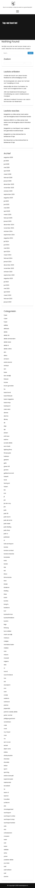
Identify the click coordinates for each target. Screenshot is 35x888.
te (4, 789)
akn (5, 352)
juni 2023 (6, 285)
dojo (5, 426)
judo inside (7, 523)
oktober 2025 (8, 191)
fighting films (8, 450)
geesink (6, 460)
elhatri (6, 433)
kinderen (6, 587)
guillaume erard (9, 473)
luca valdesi (7, 631)
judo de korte (8, 520)
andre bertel (8, 362)
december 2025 (9, 184)
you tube (6, 863)
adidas (6, 325)
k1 (4, 540)
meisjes (6, 641)
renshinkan (7, 722)
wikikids (6, 850)
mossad (6, 658)
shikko (6, 752)
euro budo (7, 446)
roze (5, 735)
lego (5, 624)
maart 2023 (7, 295)
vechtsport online (9, 816)
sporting (6, 772)
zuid (5, 866)
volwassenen (8, 833)
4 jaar (5, 318)
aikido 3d (6, 335)
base (5, 372)
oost (5, 692)
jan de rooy (7, 503)
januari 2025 (7, 221)
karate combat (9, 550)
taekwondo (7, 782)
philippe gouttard (9, 718)
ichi (5, 493)
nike (5, 665)
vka (5, 829)
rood (5, 729)
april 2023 (7, 292)
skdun (5, 766)
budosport (7, 406)
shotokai (6, 759)
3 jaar (5, 315)
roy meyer (7, 732)
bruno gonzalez (9, 386)
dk (4, 423)
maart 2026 (7, 174)
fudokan (6, 456)
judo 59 (6, 513)
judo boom (7, 517)
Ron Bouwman (8, 140)
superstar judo (8, 779)
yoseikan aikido (8, 860)
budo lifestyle (8, 396)
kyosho (6, 621)
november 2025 (9, 188)
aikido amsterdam (9, 339)
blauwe (6, 379)
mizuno (6, 655)
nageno (6, 661)
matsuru (6, 638)
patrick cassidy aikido (10, 712)
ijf (4, 497)
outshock (7, 702)
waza (5, 846)
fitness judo (7, 453)
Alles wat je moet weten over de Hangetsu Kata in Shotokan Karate (17, 122)
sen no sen (7, 742)
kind (5, 581)
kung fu (6, 604)
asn (5, 369)
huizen (6, 486)
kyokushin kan (8, 614)
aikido (5, 332)
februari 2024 (8, 258)
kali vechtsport (8, 544)
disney (6, 419)
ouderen (6, 698)
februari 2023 (8, 298)
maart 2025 (7, 214)
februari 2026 (8, 177)
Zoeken (7, 59)
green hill (7, 466)
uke (5, 806)
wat (5, 843)
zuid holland (7, 870)
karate (6, 547)
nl (4, 668)
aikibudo (6, 329)
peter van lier (8, 715)
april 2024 (7, 251)
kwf (5, 611)
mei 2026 (7, 167)
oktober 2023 (8, 272)
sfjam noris (7, 749)
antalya (6, 365)
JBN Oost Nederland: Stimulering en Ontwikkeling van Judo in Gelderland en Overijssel (16, 94)
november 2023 (9, 268)
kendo (6, 564)
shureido (6, 762)
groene (6, 470)
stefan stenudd (8, 776)
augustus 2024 (8, 238)
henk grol (7, 483)
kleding (6, 591)
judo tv (6, 534)
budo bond (7, 392)
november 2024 (9, 228)
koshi (5, 597)
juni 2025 (6, 204)
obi (5, 681)
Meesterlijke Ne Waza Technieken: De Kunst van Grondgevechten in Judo (16, 87)
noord (6, 671)
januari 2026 (7, 181)
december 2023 (9, 265)
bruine (6, 382)
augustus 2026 (8, 157)
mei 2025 (7, 208)
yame (5, 856)
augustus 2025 (8, 198)
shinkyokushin (8, 755)
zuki (5, 873)
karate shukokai (9, 554)
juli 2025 (6, 201)
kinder (6, 584)
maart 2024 (7, 255)
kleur (5, 594)
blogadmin (7, 114)
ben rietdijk (7, 376)
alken (5, 355)
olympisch (7, 685)
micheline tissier (9, 644)
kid (5, 571)
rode (5, 725)
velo (5, 826)
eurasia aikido (8, 443)
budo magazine (9, 399)
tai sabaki (7, 786)
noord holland (8, 675)
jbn (5, 507)
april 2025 (7, 211)
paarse (6, 705)
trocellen (7, 799)
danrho (6, 416)
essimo (6, 439)
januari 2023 (7, 302)
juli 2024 (6, 241)
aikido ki (6, 345)
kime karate (7, 577)
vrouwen (6, 836)
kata (5, 560)
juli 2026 (6, 161)
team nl (6, 792)
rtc (5, 739)
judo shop (7, 530)
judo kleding (7, 527)
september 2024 (9, 235)
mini (5, 651)
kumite (6, 601)
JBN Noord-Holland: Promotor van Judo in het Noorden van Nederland (17, 100)
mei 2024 (7, 248)
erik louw (6, 436)
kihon (5, 574)
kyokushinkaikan (9, 618)
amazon (6, 359)
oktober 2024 (8, 231)
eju (5, 429)
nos (5, 678)
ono (5, 688)
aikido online (8, 349)
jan (5, 500)
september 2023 (9, 275)
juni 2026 (6, 164)
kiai (5, 567)
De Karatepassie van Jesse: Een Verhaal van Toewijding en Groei (16, 82)
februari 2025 (8, 218)
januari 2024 (7, 262)
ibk (5, 490)
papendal (7, 708)
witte (5, 853)
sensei (6, 745)
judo (5, 510)
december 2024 (9, 225)
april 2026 (7, 171)
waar (5, 839)
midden (6, 648)
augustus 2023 (8, 278)
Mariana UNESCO (9, 120)
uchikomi (6, 802)
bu (4, 389)
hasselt (6, 476)
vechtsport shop (9, 819)
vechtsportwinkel (9, 823)
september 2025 (9, 194)
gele (5, 463)
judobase (7, 537)
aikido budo (7, 342)
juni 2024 (6, 245)
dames (6, 413)
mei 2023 (6, 288)
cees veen (7, 409)
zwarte (6, 876)
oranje (6, 695)
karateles (7, 557)
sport (5, 769)
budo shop (7, 402)
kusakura (7, 608)
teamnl (6, 796)
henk (5, 480)
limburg (6, 628)
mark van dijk (8, 634)
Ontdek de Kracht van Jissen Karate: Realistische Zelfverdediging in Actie (15, 77)
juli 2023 (6, 282)
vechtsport (7, 813)
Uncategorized (8, 809)
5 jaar (5, 322)
